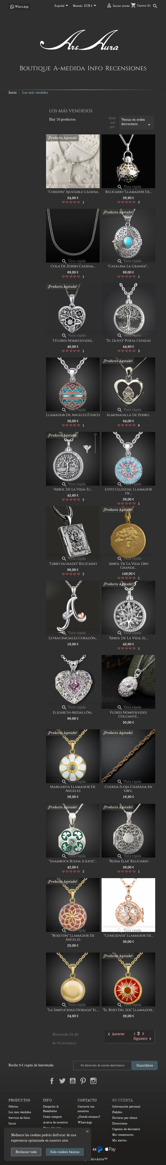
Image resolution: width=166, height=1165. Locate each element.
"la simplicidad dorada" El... (73, 1010)
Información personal (126, 1106)
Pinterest (83, 1081)
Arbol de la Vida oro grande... (128, 565)
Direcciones (119, 1123)
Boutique (35, 68)
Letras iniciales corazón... (73, 638)
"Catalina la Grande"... (128, 266)
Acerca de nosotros (55, 1122)
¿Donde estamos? (89, 1117)
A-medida (69, 68)
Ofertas (13, 1106)
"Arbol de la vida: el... (73, 489)
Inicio (12, 1123)
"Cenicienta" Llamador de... (128, 935)
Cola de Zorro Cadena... (73, 266)
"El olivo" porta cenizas (128, 340)
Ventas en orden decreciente (136, 122)
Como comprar (52, 1117)
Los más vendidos (19, 1112)
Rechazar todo (26, 1152)
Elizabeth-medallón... (73, 712)
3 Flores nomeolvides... (73, 340)
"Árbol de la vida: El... (128, 638)
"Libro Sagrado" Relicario (73, 563)
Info (95, 68)
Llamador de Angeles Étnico (73, 415)
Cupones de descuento (126, 1129)
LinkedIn (103, 1081)
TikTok (114, 1081)
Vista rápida (73, 187)
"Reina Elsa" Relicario (128, 861)
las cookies (33, 1135)
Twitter (62, 1081)
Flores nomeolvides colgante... (128, 714)
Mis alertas (119, 1140)
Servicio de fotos (19, 1118)
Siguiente (143, 1039)
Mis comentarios (123, 1135)
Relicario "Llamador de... (128, 192)
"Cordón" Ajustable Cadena (73, 192)
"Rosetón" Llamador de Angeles (72, 937)
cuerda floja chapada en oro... (128, 788)
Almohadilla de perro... (128, 415)
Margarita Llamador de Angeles (73, 788)
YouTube (72, 1081)
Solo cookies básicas (65, 1152)
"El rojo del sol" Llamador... (128, 1010)
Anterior (115, 1034)
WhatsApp (85, 1122)
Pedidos (117, 1112)
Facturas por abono (124, 1118)
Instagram (93, 1081)
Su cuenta (122, 1100)
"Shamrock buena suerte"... (73, 861)
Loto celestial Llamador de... (128, 491)
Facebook (52, 1081)
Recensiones (126, 68)
